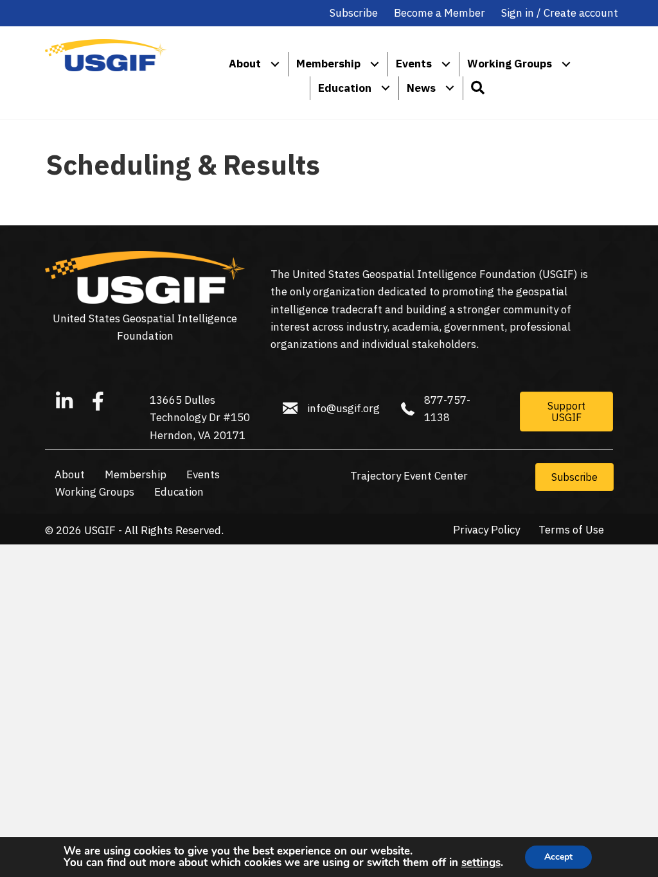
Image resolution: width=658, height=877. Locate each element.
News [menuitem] (421, 88)
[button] (477, 88)
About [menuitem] (245, 63)
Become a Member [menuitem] (439, 13)
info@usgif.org (343, 408)
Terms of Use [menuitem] (571, 531)
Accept (558, 857)
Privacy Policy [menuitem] (486, 531)
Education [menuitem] (344, 88)
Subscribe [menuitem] (354, 13)
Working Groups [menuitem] (509, 63)
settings (481, 863)
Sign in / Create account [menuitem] (559, 13)
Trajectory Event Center (409, 476)
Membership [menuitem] (328, 63)
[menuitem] (275, 64)
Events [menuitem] (414, 63)
